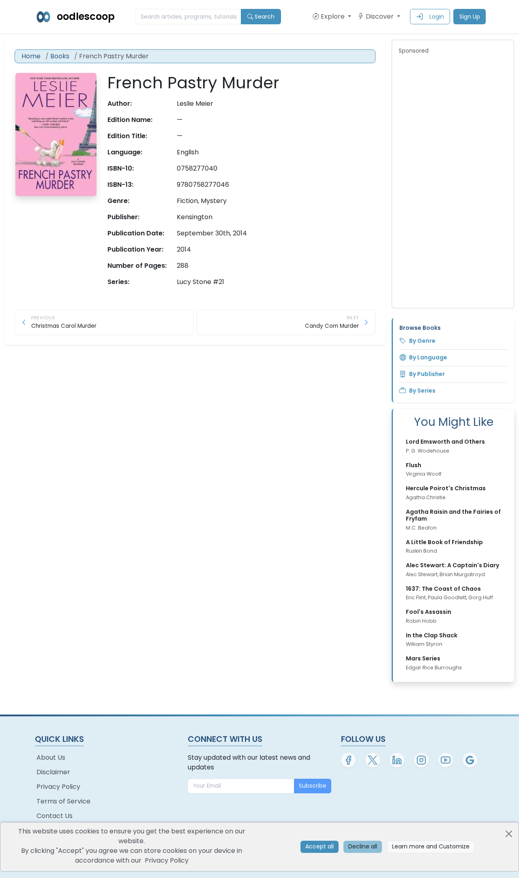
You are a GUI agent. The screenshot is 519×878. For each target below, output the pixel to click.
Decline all (362, 846)
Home (31, 56)
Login (436, 17)
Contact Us (54, 815)
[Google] (470, 760)
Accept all (319, 846)
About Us (50, 757)
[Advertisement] (453, 179)
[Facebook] (348, 760)
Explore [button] (333, 16)
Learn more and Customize (431, 846)
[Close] (509, 833)
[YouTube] (445, 760)
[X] (372, 760)
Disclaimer (53, 772)
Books (59, 56)
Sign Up (469, 17)
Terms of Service (63, 801)
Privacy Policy (58, 786)
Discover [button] (380, 16)
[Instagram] (421, 760)
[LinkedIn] (397, 760)
